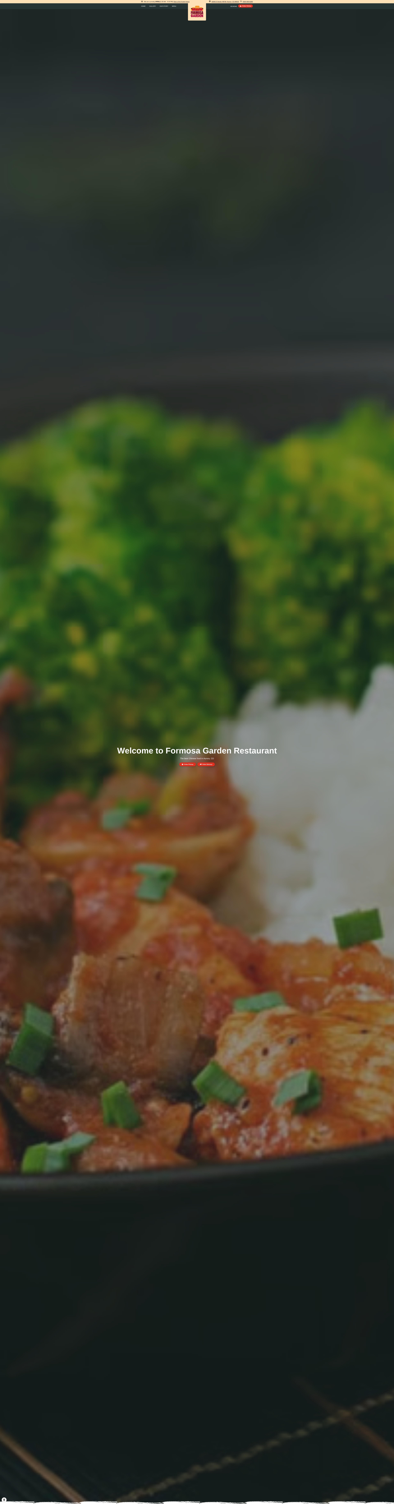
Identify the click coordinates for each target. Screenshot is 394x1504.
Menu (174, 6)
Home (143, 6)
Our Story (164, 6)
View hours (181, 1)
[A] (4, 1499)
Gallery (152, 6)
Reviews (233, 6)
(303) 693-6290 (248, 1)
